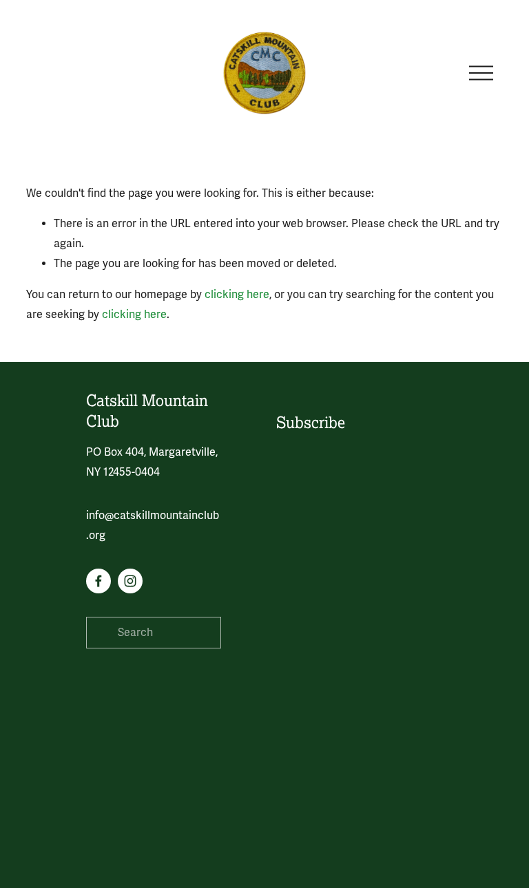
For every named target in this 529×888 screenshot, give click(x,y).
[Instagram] (130, 581)
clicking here (237, 295)
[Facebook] (98, 581)
